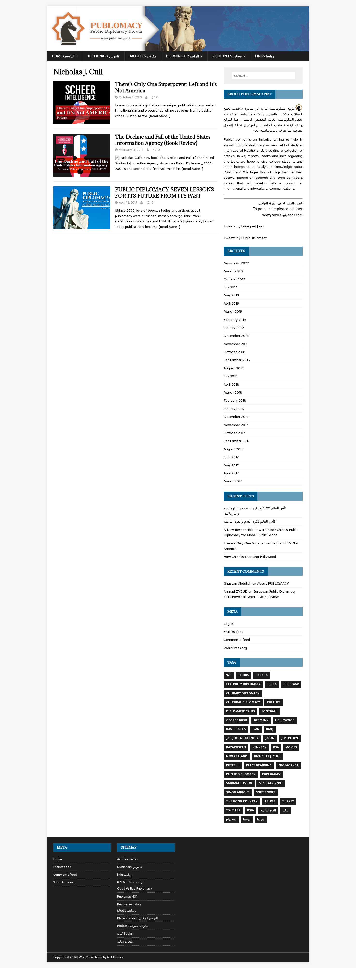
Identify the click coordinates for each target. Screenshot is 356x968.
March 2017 (233, 481)
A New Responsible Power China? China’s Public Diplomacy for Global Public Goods (261, 532)
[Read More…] (159, 115)
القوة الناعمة (268, 810)
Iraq (269, 729)
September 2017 (236, 440)
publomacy (271, 774)
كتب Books (124, 933)
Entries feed (233, 631)
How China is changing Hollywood (250, 556)
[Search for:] (263, 75)
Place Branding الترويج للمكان (137, 918)
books (243, 675)
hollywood (285, 720)
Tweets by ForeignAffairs (244, 226)
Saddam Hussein (239, 783)
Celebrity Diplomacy (243, 684)
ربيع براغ (231, 819)
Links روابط (264, 56)
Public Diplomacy (240, 774)
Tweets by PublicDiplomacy (245, 237)
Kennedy (259, 747)
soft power (266, 792)
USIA (250, 810)
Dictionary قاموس (104, 56)
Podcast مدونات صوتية (132, 925)
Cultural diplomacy (243, 702)
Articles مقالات (143, 56)
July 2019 (231, 287)
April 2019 (231, 303)
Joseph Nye (290, 738)
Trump (269, 801)
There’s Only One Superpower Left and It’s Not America (166, 87)
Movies (291, 747)
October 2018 (234, 352)
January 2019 (234, 327)
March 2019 (233, 311)
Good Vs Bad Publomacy (134, 888)
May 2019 (231, 295)
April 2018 (231, 384)
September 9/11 (270, 783)
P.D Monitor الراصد (182, 56)
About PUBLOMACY (273, 583)
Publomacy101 (127, 896)
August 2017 (233, 449)
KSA (276, 747)
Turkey (288, 801)
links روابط (124, 874)
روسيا (246, 819)
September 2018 (237, 360)
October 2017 (234, 432)
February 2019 (235, 319)
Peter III (232, 765)
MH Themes (115, 957)
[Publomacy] (178, 48)
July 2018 (231, 376)
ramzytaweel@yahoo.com (282, 214)
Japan (269, 738)
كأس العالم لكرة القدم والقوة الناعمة (250, 521)
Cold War (291, 684)
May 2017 (231, 465)
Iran (255, 729)
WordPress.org (235, 647)
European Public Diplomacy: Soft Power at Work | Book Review (260, 594)
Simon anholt (237, 792)
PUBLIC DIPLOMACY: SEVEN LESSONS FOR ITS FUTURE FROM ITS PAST (164, 192)
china (272, 684)
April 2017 (231, 473)
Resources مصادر (227, 56)
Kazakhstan (236, 747)
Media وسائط (126, 910)
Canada (261, 675)
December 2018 (236, 335)
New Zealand (236, 756)
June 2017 (231, 457)
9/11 (229, 675)
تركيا (285, 810)
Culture (273, 702)
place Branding (258, 765)
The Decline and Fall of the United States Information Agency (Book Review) (162, 139)
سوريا (260, 819)
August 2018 (234, 368)
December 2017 (236, 416)
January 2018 (234, 408)
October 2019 (234, 279)
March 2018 (233, 392)
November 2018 (236, 344)
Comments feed (237, 639)
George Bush (236, 720)
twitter (233, 810)
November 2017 (236, 424)
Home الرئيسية (63, 56)
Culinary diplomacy (242, 693)
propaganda (288, 765)
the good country (242, 801)
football (269, 711)
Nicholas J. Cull (267, 756)
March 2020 (233, 271)
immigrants (236, 729)
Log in (228, 623)
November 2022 (236, 263)
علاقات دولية (125, 941)
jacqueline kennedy (242, 738)
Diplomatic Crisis (240, 711)
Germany (261, 720)
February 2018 (235, 400)
